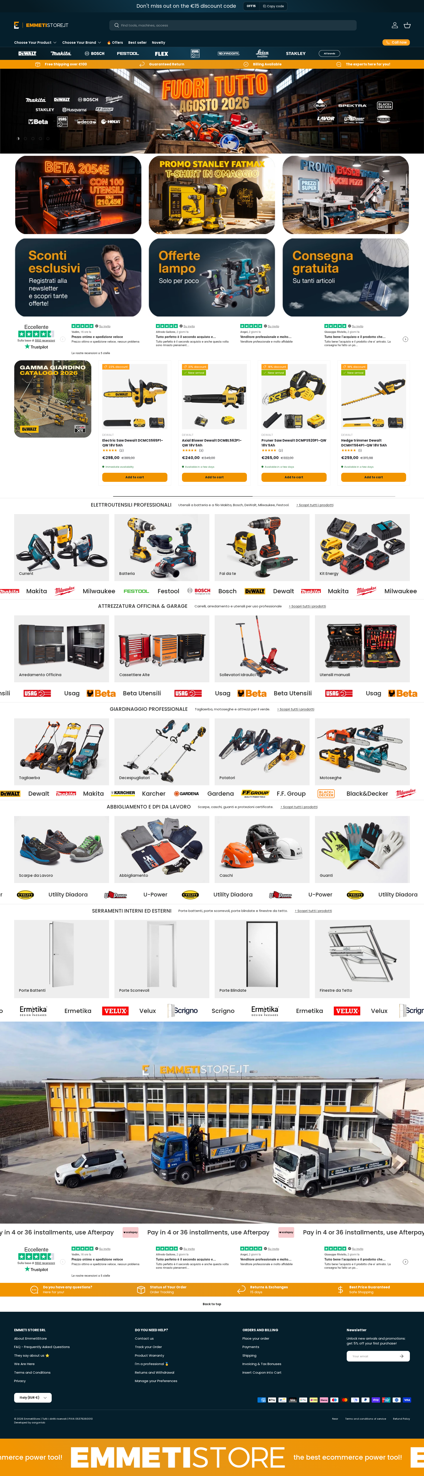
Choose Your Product (32, 42)
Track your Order (148, 1346)
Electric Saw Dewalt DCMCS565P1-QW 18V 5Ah (132, 443)
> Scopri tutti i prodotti (314, 505)
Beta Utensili (130, 693)
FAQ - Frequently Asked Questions (42, 1346)
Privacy (20, 1381)
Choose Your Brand (79, 42)
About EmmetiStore (30, 1338)
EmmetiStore (32, 1419)
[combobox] (233, 25)
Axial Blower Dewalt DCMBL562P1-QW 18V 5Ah (212, 443)
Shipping (249, 1355)
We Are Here (24, 1364)
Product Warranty (149, 1355)
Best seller (137, 42)
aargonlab (38, 1422)
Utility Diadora (55, 894)
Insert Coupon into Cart (262, 1372)
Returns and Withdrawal (154, 1372)
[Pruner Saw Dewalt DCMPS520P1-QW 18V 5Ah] (294, 396)
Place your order (255, 1338)
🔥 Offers (115, 42)
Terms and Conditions (32, 1372)
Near (335, 1419)
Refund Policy (401, 1419)
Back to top (212, 1304)
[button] (407, 25)
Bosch (89, 591)
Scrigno (241, 1011)
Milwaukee (262, 591)
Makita (199, 591)
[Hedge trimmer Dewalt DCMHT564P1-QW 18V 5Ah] (373, 396)
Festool (29, 591)
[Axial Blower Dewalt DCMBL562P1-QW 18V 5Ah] (214, 396)
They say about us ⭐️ (31, 1355)
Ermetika (96, 1011)
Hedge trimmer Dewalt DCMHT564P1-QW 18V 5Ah (364, 443)
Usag (60, 693)
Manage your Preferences (156, 1381)
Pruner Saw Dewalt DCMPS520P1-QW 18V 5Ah (293, 443)
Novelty (158, 42)
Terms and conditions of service (365, 1419)
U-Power (142, 894)
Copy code (275, 6)
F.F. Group (50, 793)
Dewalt (144, 591)
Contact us (144, 1338)
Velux (166, 1011)
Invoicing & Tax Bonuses (261, 1364)
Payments (250, 1346)
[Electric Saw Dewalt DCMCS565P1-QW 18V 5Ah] (134, 396)
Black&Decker (127, 793)
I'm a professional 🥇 (152, 1364)
